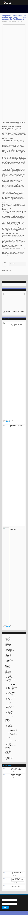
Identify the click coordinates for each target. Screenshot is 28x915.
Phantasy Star (10, 713)
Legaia (9, 724)
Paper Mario (10, 695)
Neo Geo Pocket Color (9, 679)
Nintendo (6, 680)
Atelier (6, 640)
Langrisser (7, 667)
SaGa (6, 708)
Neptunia (9, 725)
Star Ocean (7, 748)
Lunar (6, 668)
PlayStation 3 (10, 737)
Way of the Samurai (11, 745)
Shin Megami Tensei (8, 718)
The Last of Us (7, 754)
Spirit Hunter (7, 747)
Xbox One (9, 677)
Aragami (6, 638)
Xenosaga (12, 735)
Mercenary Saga (8, 672)
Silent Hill (6, 720)
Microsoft (7, 673)
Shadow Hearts (13, 734)
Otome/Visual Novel (8, 706)
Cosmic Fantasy (8, 649)
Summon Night (8, 751)
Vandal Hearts (12, 730)
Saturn (9, 714)
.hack (6, 635)
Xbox (9, 675)
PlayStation (10, 726)
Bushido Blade (13, 727)
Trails (6, 756)
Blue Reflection (8, 644)
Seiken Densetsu (8, 716)
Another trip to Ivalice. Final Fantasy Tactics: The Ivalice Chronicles (16, 324)
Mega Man (7, 671)
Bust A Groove (13, 729)
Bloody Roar (7, 643)
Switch (9, 698)
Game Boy (9, 686)
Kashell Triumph (12, 21)
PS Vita (9, 743)
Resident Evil (7, 707)
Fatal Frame (7, 656)
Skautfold (7, 721)
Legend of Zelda (11, 692)
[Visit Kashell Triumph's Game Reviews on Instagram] (4, 285)
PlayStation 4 (10, 738)
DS (8, 683)
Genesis (9, 712)
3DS (8, 681)
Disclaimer (23, 911)
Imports (6, 665)
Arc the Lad (7, 639)
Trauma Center (13, 684)
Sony (6, 722)
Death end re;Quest (13, 740)
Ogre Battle (7, 703)
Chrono (6, 648)
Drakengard (7, 655)
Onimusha (7, 705)
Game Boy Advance (11, 687)
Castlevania (7, 646)
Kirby (8, 691)
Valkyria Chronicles (8, 757)
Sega (6, 710)
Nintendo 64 (10, 694)
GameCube (10, 689)
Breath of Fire (7, 645)
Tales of (6, 752)
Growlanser (7, 662)
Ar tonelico (7, 637)
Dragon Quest (7, 654)
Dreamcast (10, 711)
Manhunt (11, 733)
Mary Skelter (7, 670)
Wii (8, 700)
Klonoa (6, 666)
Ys (5, 761)
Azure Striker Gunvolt (9, 641)
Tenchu (6, 753)
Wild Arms (7, 759)
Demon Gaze (7, 651)
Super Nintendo (10, 697)
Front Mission (7, 659)
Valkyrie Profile (7, 758)
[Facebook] (12, 913)
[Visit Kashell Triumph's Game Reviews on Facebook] (6, 285)
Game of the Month (8, 660)
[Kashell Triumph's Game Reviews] (14, 3)
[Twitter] (14, 913)
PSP (8, 744)
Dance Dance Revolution (9, 650)
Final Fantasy (7, 657)
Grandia (6, 661)
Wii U (9, 702)
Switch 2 (9, 699)
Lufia (8, 693)
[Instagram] (15, 913)
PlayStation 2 (10, 732)
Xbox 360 (9, 676)
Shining (6, 719)
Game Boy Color (11, 688)
